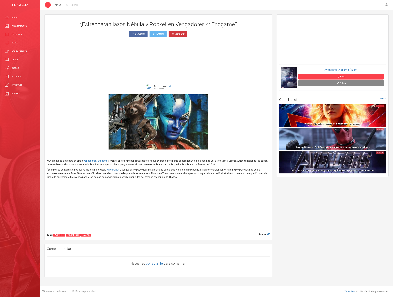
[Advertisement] (158, 60)
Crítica (343, 83)
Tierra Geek (350, 291)
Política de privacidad (83, 291)
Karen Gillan (113, 169)
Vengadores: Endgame (95, 160)
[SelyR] (149, 86)
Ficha (342, 76)
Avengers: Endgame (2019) (341, 69)
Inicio (57, 5)
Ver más (382, 99)
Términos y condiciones (55, 291)
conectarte (154, 263)
